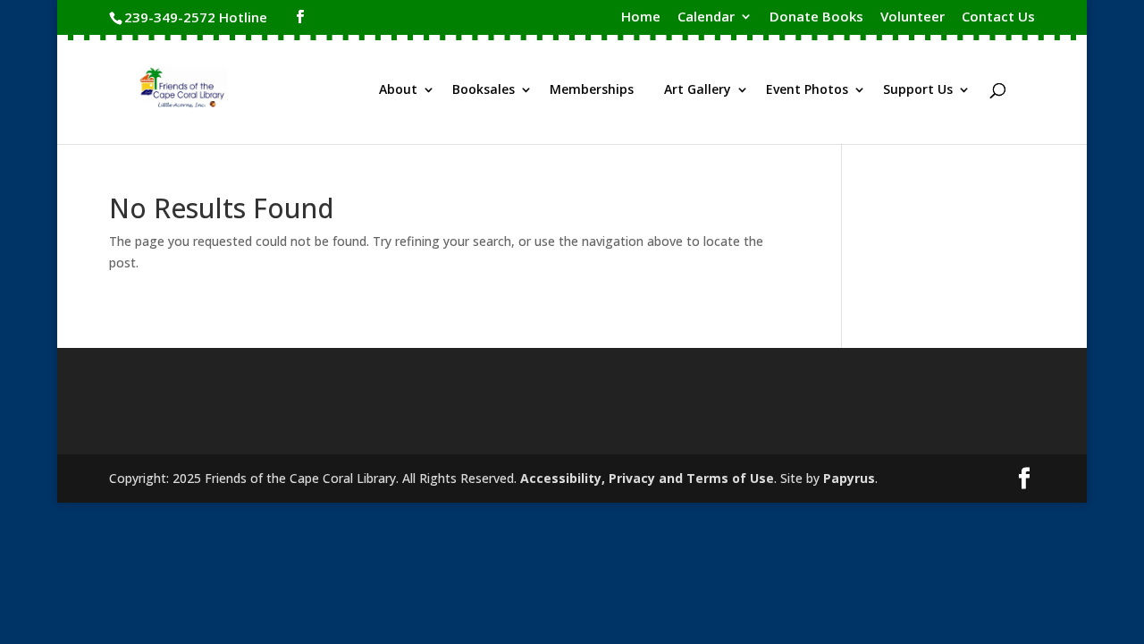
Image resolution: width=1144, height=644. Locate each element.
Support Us (918, 90)
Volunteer (912, 17)
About (398, 90)
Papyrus (849, 478)
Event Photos (807, 90)
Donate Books (816, 17)
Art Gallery (697, 90)
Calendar (706, 17)
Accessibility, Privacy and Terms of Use (647, 478)
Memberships (592, 90)
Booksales (483, 90)
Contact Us (998, 17)
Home (640, 17)
